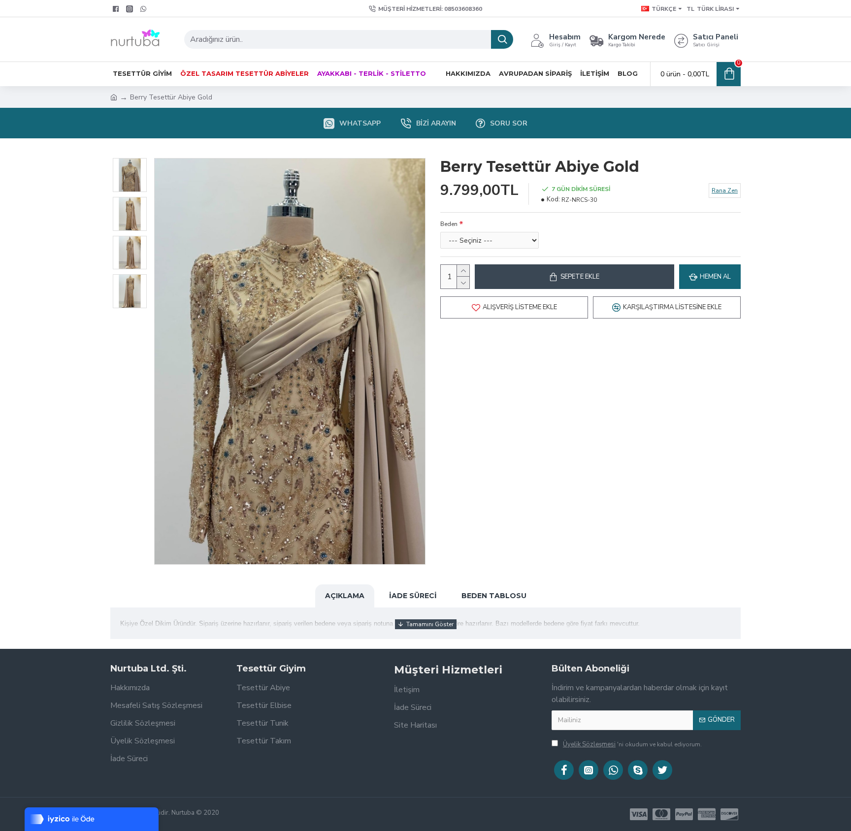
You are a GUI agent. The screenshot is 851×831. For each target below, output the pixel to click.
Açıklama (344, 595)
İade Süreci (413, 595)
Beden (449, 224)
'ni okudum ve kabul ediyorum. (632, 744)
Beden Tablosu (493, 595)
